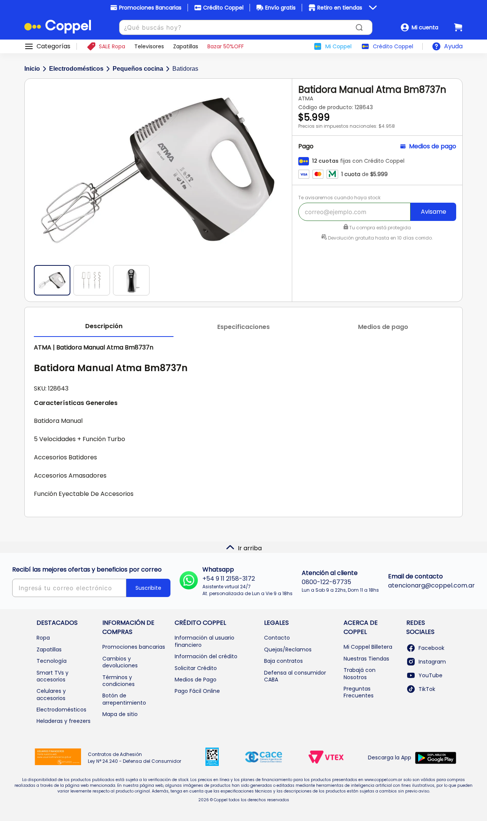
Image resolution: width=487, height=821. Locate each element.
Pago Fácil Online (197, 691)
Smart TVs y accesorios (52, 676)
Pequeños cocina (138, 68)
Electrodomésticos (76, 68)
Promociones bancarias (133, 647)
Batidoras (185, 68)
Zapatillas (49, 649)
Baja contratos (283, 661)
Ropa (43, 638)
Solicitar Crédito (196, 668)
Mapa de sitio (120, 714)
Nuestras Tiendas (366, 658)
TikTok (427, 689)
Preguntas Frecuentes (359, 692)
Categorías (53, 46)
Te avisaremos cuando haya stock (339, 197)
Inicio (32, 68)
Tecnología (52, 661)
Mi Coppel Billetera (368, 647)
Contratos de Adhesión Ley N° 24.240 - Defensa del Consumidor (134, 757)
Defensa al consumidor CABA (295, 676)
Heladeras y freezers (64, 721)
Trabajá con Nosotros (360, 673)
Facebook (431, 648)
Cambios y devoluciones (120, 662)
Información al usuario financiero (204, 641)
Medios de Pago (195, 679)
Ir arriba (250, 548)
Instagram (432, 661)
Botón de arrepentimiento (124, 699)
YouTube (430, 675)
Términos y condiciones (118, 680)
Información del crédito (206, 656)
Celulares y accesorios (51, 694)
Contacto (277, 638)
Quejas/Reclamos (288, 649)
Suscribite (148, 588)
